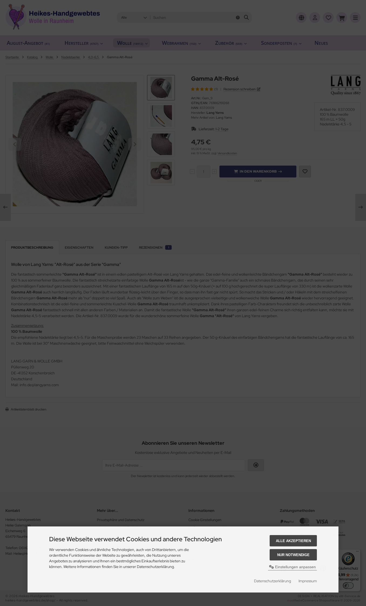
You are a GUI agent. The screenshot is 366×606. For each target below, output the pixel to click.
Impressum (308, 580)
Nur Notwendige (293, 555)
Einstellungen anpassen (295, 567)
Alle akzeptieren (293, 541)
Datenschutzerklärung (272, 580)
